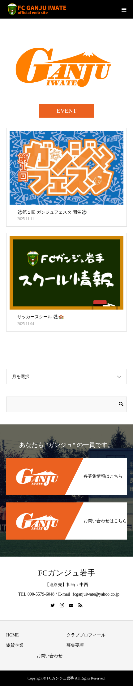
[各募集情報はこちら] (66, 458)
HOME (12, 635)
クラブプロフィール (85, 635)
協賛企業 (15, 645)
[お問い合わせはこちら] (66, 502)
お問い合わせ (49, 655)
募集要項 (75, 645)
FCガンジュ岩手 (66, 573)
